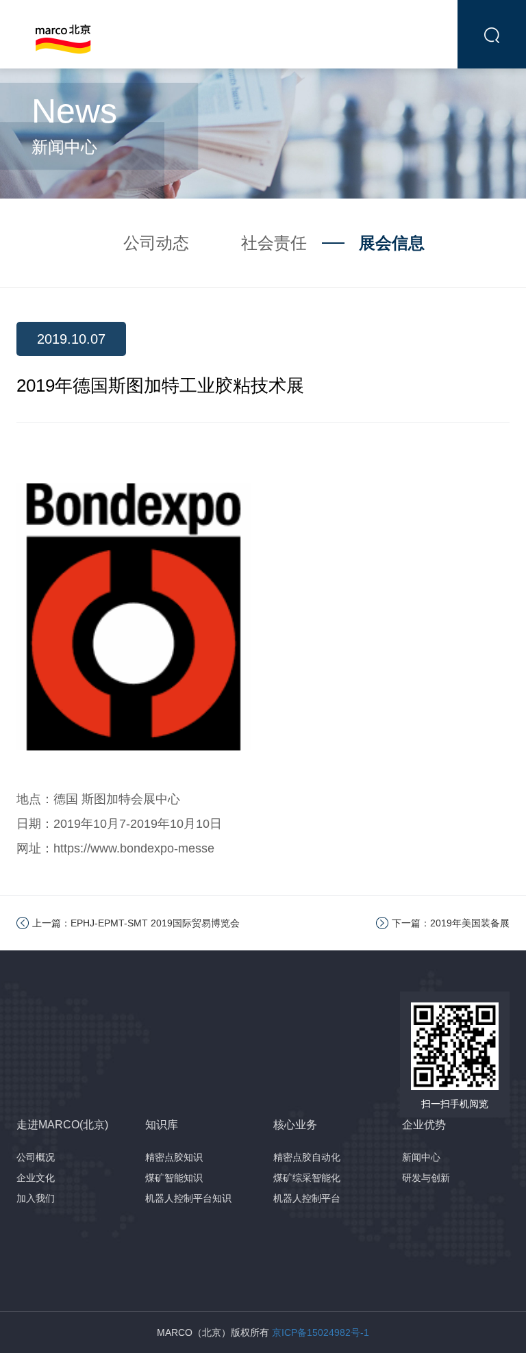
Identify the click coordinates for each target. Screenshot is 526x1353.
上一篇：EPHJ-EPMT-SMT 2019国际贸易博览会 (136, 923)
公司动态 (156, 242)
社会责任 (274, 242)
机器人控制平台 (306, 1198)
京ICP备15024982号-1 (320, 1332)
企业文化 (35, 1177)
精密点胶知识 (174, 1157)
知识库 (161, 1124)
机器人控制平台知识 (188, 1198)
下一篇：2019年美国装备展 (451, 923)
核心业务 (295, 1124)
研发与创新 (426, 1177)
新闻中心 (421, 1157)
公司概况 (35, 1157)
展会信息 (392, 242)
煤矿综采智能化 (306, 1177)
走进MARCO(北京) (62, 1124)
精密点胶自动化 (306, 1157)
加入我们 (35, 1198)
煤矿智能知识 (174, 1177)
